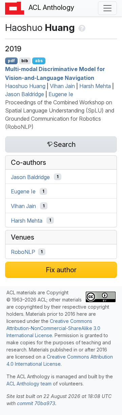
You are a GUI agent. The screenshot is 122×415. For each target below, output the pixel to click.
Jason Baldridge (24, 94)
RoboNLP (23, 251)
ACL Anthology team (29, 383)
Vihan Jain (62, 86)
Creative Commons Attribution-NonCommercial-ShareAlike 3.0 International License (53, 328)
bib (24, 60)
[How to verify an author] (81, 27)
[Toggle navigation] (107, 8)
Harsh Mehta (95, 86)
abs (39, 60)
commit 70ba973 (36, 403)
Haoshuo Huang (25, 86)
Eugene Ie (60, 94)
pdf (11, 60)
